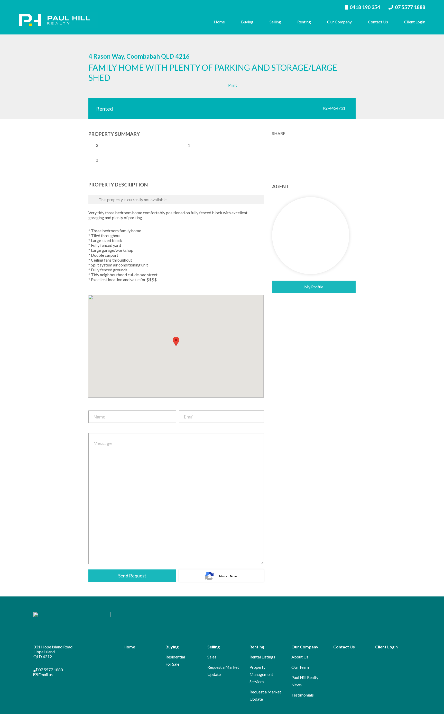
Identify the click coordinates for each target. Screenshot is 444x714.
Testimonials (302, 694)
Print (232, 85)
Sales (211, 656)
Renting (304, 21)
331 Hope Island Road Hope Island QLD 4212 (52, 651)
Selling (275, 21)
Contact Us (378, 21)
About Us (299, 656)
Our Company (339, 21)
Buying (247, 21)
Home (219, 21)
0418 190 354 (365, 7)
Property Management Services (261, 674)
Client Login (414, 21)
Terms (233, 576)
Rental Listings (262, 656)
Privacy (223, 576)
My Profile (313, 286)
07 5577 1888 (410, 7)
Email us (45, 674)
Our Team (300, 667)
